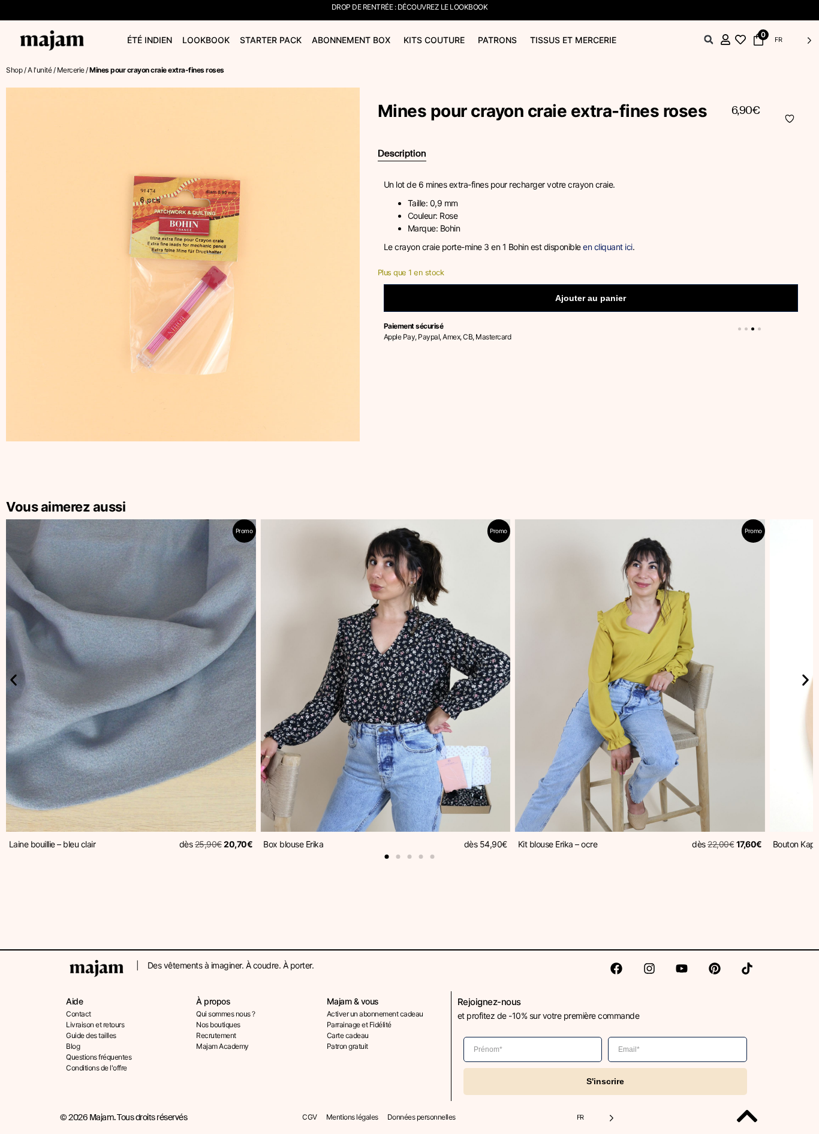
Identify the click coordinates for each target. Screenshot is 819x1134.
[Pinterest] (715, 968)
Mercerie (71, 69)
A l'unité (40, 69)
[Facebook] (616, 968)
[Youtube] (682, 968)
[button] (708, 39)
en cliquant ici (607, 247)
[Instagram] (649, 968)
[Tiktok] (747, 968)
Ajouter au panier (590, 298)
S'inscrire (605, 1081)
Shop (14, 69)
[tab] (402, 154)
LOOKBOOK (468, 6)
